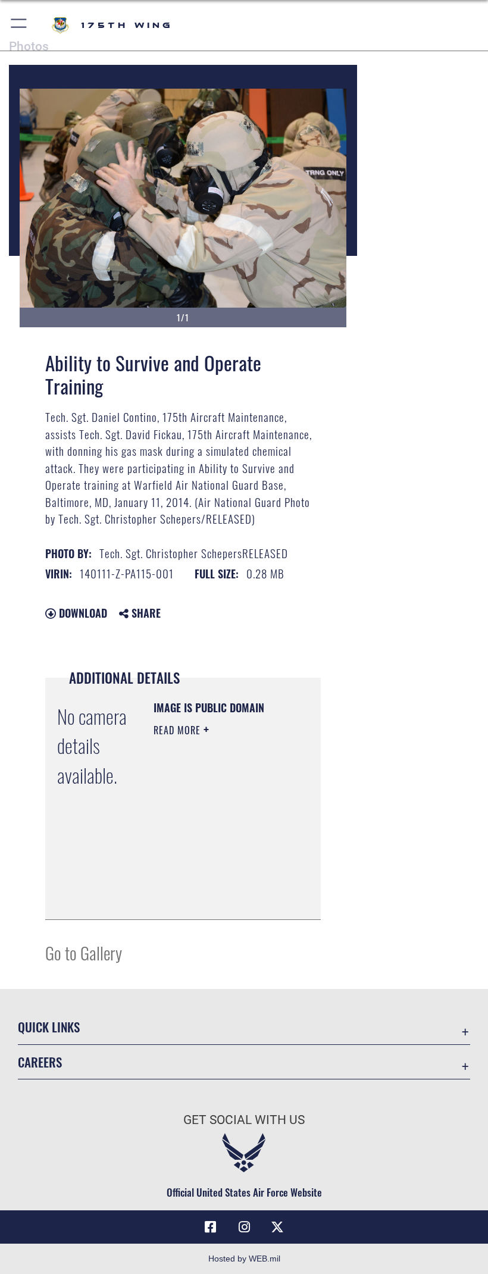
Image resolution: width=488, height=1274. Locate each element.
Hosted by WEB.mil (244, 1258)
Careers (40, 1062)
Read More (179, 730)
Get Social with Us (244, 1120)
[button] (19, 25)
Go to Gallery (83, 952)
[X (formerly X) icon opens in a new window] (277, 1227)
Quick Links (49, 1027)
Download (81, 613)
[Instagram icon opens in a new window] (244, 1227)
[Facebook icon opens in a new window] (211, 1227)
